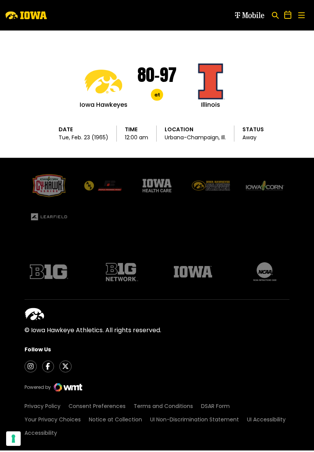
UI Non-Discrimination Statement (194, 419)
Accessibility (41, 433)
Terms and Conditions (163, 406)
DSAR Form (215, 406)
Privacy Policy (43, 406)
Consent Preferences (97, 406)
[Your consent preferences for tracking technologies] (13, 438)
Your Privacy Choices (53, 419)
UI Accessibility (266, 419)
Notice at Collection (115, 419)
